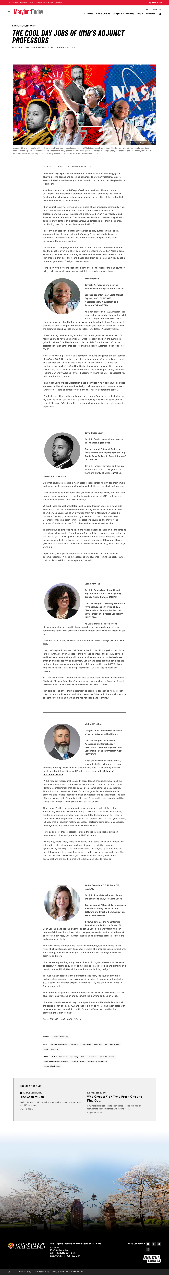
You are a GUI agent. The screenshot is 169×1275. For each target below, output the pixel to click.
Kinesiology (98, 1044)
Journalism (87, 1044)
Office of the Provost (107, 1057)
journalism (116, 473)
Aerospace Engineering (59, 1044)
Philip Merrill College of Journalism (56, 1061)
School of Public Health (52, 1066)
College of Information (89, 1057)
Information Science (112, 1044)
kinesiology (104, 627)
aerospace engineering (89, 322)
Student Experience (51, 1049)
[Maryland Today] (28, 12)
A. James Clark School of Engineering (65, 1057)
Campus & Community (60, 1037)
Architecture (75, 1044)
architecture (53, 945)
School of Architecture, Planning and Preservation (89, 1061)
